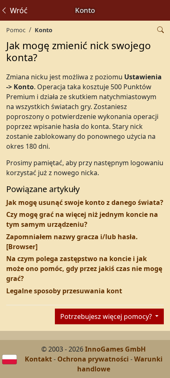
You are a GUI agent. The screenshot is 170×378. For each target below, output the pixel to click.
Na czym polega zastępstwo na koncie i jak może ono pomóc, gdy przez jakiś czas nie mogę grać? (84, 268)
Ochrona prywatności (93, 359)
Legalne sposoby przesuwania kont (64, 290)
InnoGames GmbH (115, 349)
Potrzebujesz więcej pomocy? (106, 316)
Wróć (17, 10)
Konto (43, 30)
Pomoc (16, 30)
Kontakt (38, 359)
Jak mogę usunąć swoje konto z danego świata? (84, 202)
